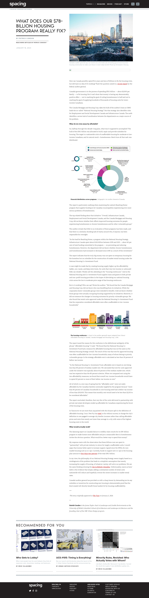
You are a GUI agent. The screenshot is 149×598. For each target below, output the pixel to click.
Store (126, 4)
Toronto (55, 586)
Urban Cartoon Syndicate (68, 566)
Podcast (118, 4)
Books (110, 4)
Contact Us (110, 595)
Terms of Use (110, 593)
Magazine (101, 4)
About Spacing (111, 586)
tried (99, 413)
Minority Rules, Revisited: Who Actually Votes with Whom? (112, 559)
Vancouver (56, 588)
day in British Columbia (101, 467)
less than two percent (89, 453)
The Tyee (96, 496)
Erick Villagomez (25, 566)
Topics (89, 4)
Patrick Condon (26, 38)
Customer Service (112, 584)
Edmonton (91, 593)
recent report (122, 84)
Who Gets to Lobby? (27, 557)
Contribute (110, 591)
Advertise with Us (112, 588)
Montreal (91, 586)
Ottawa (90, 588)
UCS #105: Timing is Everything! (73, 557)
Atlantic (90, 591)
